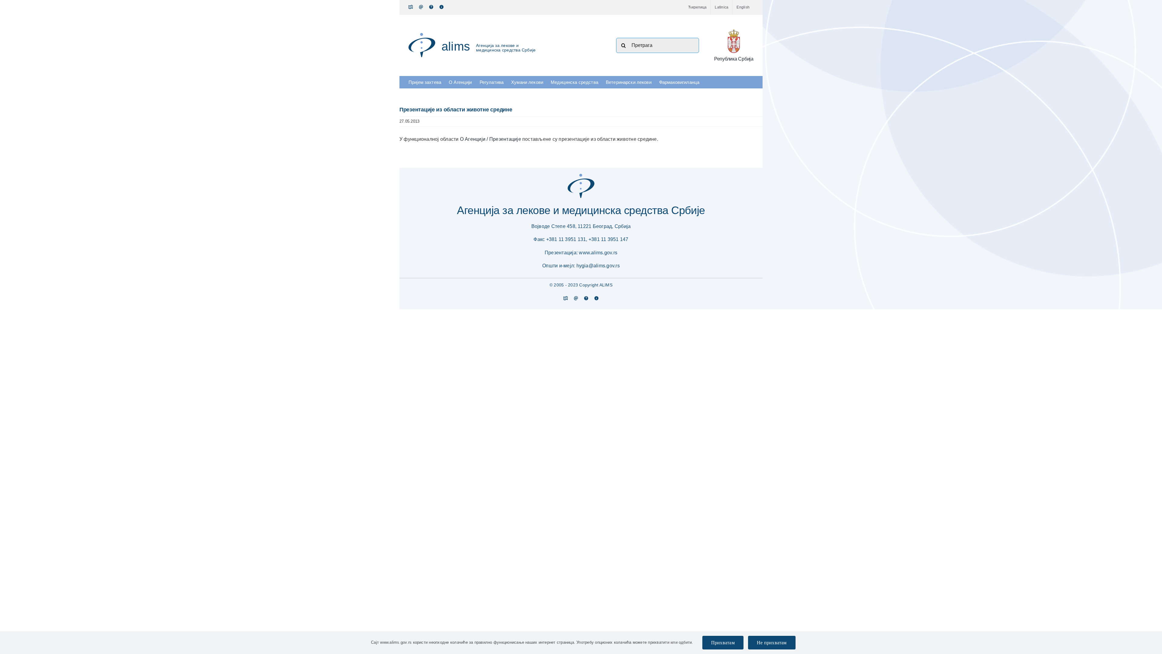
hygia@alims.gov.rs (598, 265)
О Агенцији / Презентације (491, 139)
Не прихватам (772, 642)
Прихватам (723, 642)
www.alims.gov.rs (598, 252)
